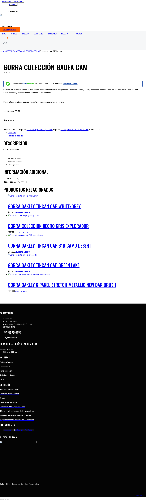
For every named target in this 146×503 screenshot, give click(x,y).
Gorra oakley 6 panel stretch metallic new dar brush (62, 284)
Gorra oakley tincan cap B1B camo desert (49, 245)
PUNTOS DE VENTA (12, 11)
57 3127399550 (7, 26)
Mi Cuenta (64, 34)
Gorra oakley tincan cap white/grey (44, 206)
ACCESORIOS (10, 51)
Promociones (52, 34)
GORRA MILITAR (74, 130)
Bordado (14, 34)
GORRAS (19, 51)
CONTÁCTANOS (77, 34)
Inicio (4, 34)
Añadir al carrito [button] (22, 212)
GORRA (63, 130)
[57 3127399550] (1, 25)
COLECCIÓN (27, 51)
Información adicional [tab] (15, 135)
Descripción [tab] (12, 132)
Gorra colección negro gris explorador (48, 225)
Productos (25, 34)
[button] (4, 48)
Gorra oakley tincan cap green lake (44, 265)
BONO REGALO (38, 34)
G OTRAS (36, 51)
